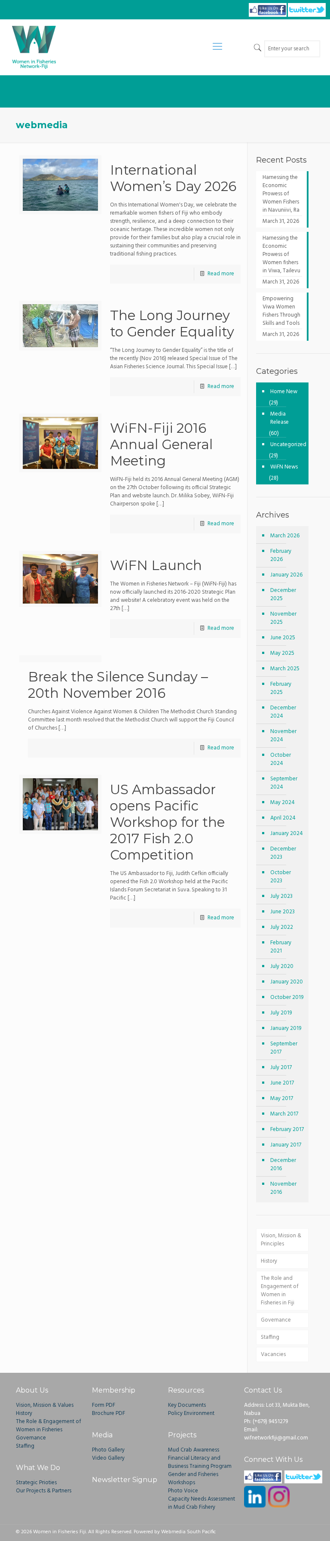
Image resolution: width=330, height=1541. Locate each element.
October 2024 (280, 759)
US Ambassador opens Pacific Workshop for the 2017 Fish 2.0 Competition (167, 822)
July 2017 (281, 1067)
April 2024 (283, 818)
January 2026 (286, 574)
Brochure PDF (108, 1413)
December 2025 (283, 594)
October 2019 (286, 997)
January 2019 (285, 1028)
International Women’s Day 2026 (173, 178)
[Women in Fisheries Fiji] (34, 47)
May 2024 (282, 802)
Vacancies (273, 1354)
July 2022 (281, 927)
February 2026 (280, 555)
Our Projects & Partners (43, 1490)
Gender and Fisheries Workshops (193, 1478)
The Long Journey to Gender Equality (172, 323)
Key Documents (187, 1405)
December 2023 (283, 853)
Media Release (279, 418)
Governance (276, 1320)
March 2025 (284, 668)
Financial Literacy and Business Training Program (200, 1462)
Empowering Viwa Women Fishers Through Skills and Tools (281, 311)
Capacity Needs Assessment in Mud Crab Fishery (201, 1503)
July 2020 (281, 966)
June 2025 (282, 637)
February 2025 (280, 688)
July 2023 (281, 896)
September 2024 (283, 783)
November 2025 (283, 618)
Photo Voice (183, 1490)
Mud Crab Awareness (193, 1450)
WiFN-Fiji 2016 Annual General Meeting (161, 444)
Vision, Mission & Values (44, 1405)
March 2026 (284, 535)
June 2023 (282, 911)
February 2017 (287, 1129)
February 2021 (280, 946)
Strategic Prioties (36, 1482)
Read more (221, 273)
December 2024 (283, 712)
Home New (283, 391)
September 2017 (283, 1048)
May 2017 (281, 1098)
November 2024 (283, 735)
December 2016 (283, 1164)
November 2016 (283, 1188)
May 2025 (282, 653)
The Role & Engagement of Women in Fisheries (48, 1425)
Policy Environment (191, 1413)
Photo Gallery (108, 1450)
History (269, 1261)
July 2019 (281, 1012)
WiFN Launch (156, 565)
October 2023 (280, 876)
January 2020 (286, 981)
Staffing (270, 1337)
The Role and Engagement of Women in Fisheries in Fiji (280, 1290)
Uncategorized (287, 444)
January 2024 (286, 833)
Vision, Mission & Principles (281, 1239)
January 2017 (285, 1145)
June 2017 (282, 1083)
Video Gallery (108, 1458)
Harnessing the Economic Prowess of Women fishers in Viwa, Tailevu (281, 254)
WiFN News (284, 467)
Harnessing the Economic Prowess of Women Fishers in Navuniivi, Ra (281, 194)
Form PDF (103, 1405)
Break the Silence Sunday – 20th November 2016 (118, 685)
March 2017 (284, 1114)
